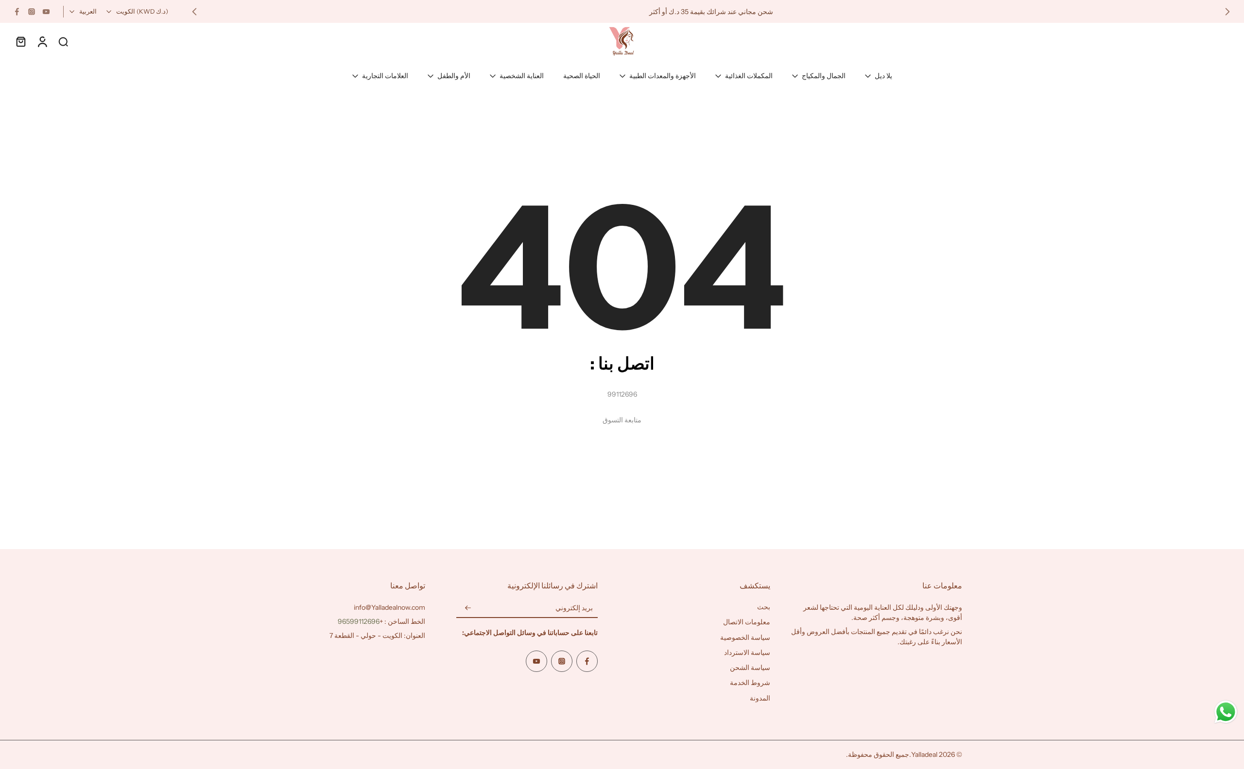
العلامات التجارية (385, 75)
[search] (63, 41)
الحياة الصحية (581, 75)
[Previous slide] (1227, 11)
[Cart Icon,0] (20, 41)
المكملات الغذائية (749, 75)
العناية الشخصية (522, 75)
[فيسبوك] (17, 11)
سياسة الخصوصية (745, 637)
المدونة (760, 698)
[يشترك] (468, 608)
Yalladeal (924, 754)
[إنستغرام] (31, 11)
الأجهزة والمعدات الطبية (662, 75)
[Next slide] (194, 11)
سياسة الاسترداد (747, 652)
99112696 (622, 394)
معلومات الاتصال (746, 622)
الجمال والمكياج (824, 75)
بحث (763, 606)
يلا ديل (883, 75)
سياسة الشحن (750, 667)
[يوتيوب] (46, 11)
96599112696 (359, 621)
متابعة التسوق (622, 420)
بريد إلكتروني (574, 607)
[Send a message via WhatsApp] (1225, 712)
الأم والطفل (453, 75)
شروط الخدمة (750, 682)
